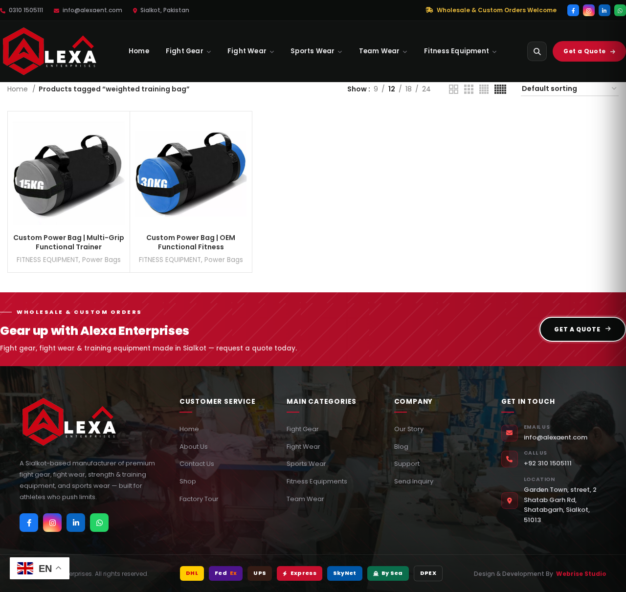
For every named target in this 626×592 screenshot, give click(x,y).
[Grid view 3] (468, 89)
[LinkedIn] (604, 10)
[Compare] (117, 132)
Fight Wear (247, 51)
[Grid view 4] (484, 89)
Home (139, 51)
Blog (401, 446)
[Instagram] (589, 10)
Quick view (117, 154)
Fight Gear (184, 51)
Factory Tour (199, 499)
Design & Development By (540, 574)
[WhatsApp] (620, 10)
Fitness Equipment (456, 51)
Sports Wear (313, 51)
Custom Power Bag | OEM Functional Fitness (190, 242)
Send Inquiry (413, 481)
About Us (193, 446)
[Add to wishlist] (117, 176)
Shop (187, 481)
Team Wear (379, 51)
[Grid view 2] (453, 89)
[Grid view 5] (500, 89)
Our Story (409, 429)
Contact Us (196, 463)
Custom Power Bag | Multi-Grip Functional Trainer (68, 242)
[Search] (537, 51)
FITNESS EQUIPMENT (48, 259)
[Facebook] (573, 10)
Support (407, 463)
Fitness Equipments (317, 481)
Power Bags (101, 259)
